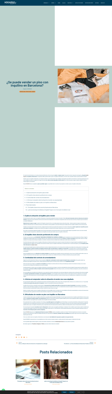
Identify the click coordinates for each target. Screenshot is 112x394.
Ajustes (78, 392)
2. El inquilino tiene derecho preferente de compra (39, 195)
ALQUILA (64, 2)
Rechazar (71, 392)
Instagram (39, 323)
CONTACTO (103, 2)
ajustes (56, 392)
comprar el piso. (34, 244)
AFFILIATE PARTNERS (79, 2)
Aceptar (64, 392)
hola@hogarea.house (59, 321)
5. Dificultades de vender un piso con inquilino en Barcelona (41, 202)
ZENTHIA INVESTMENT (89, 2)
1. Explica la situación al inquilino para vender (37, 192)
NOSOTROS (70, 2)
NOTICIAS (97, 2)
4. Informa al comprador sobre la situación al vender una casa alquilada (44, 200)
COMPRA (52, 2)
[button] (16, 337)
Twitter (42, 323)
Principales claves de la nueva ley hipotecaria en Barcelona (43, 207)
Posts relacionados (31, 205)
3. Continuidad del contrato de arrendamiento (37, 197)
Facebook (34, 323)
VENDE (59, 2)
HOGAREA (28, 183)
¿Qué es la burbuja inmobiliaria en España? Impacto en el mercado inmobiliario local (49, 209)
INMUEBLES (46, 2)
